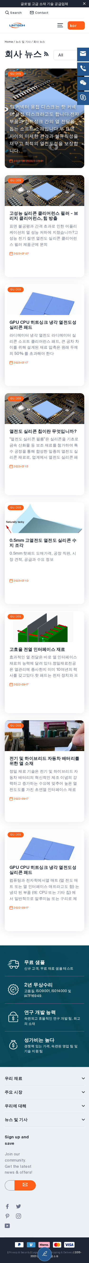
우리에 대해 (16, 1105)
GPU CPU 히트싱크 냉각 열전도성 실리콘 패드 (42, 325)
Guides (15, 74)
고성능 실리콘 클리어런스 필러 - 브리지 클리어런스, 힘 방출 (43, 216)
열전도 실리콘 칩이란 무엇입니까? (43, 431)
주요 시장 (13, 1092)
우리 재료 (13, 1078)
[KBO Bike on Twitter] (18, 1207)
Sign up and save (17, 1140)
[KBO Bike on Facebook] (7, 1207)
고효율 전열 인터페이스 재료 (37, 649)
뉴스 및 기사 (16, 1119)
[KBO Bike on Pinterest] (7, 1216)
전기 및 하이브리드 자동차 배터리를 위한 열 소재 (44, 761)
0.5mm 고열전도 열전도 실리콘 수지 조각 (42, 543)
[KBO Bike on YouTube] (7, 1226)
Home (9, 41)
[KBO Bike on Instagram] (18, 1216)
